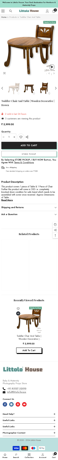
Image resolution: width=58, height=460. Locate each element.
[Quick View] (18, 313)
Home (3, 17)
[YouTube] (24, 404)
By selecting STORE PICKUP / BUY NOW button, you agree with (28, 161)
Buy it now (29, 154)
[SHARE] (26, 137)
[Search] (10, 11)
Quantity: (6, 131)
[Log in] (47, 11)
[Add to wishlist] (21, 137)
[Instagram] (11, 404)
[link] (15, 280)
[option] (29, 4)
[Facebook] (5, 404)
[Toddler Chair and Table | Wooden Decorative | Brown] (29, 319)
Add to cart (29, 145)
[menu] (3, 11)
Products (13, 17)
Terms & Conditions (24, 162)
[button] (49, 73)
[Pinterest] (18, 404)
